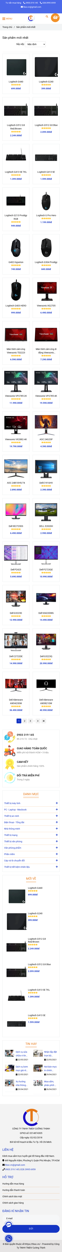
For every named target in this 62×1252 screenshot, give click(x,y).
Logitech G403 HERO (16, 305)
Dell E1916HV (46, 483)
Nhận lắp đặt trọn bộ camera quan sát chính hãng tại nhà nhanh (50, 1054)
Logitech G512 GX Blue (46, 125)
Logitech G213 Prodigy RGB (16, 217)
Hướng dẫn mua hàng (13, 1183)
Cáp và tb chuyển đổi (14, 860)
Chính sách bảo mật (12, 1196)
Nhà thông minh (12, 828)
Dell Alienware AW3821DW (46, 702)
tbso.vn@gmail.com (32, 7)
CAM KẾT (22, 761)
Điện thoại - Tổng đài (14, 822)
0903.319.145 (32, 3)
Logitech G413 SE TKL (16, 172)
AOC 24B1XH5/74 (16, 483)
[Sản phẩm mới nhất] (31, 19)
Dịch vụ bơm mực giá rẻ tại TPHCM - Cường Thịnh (22, 1068)
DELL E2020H (46, 526)
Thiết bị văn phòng (13, 841)
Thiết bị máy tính (12, 803)
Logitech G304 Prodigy (46, 262)
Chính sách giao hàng (13, 1203)
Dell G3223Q (46, 656)
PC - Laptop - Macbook (15, 809)
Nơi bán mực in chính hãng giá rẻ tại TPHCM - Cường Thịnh (50, 1068)
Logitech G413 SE (46, 172)
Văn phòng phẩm (12, 848)
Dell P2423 (16, 569)
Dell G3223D (16, 613)
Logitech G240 (46, 81)
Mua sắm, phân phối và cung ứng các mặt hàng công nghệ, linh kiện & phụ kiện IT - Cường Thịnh (50, 1083)
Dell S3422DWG (46, 613)
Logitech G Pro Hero (46, 215)
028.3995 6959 (49, 3)
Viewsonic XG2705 (46, 305)
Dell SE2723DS (16, 526)
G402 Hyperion (16, 262)
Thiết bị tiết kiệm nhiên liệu (17, 867)
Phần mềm (9, 854)
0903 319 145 (25, 734)
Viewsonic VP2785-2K (16, 396)
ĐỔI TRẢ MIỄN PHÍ (28, 775)
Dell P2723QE (46, 569)
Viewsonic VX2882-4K (16, 439)
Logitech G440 (16, 81)
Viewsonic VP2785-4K (46, 396)
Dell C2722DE (16, 656)
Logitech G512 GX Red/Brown (16, 127)
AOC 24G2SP (46, 439)
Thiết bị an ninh (11, 816)
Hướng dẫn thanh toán (13, 1190)
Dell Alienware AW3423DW (16, 702)
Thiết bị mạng (10, 835)
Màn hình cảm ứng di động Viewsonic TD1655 (46, 351)
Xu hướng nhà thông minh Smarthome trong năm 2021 (21, 1083)
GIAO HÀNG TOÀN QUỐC (32, 748)
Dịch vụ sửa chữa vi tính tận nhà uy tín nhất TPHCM (21, 1054)
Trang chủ (7, 27)
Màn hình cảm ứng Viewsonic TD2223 (16, 351)
